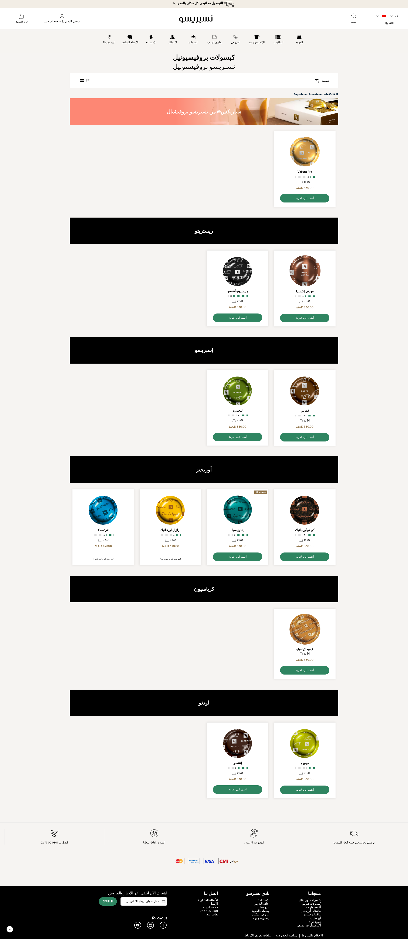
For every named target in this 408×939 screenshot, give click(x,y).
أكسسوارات (313, 907)
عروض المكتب (260, 914)
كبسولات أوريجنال (310, 900)
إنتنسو (238, 763)
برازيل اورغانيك (170, 530)
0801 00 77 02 (209, 910)
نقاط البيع (212, 914)
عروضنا (264, 907)
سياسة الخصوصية (286, 935)
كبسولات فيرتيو (311, 903)
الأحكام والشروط (312, 935)
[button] (394, 16)
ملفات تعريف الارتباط (257, 935)
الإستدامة (263, 900)
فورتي (305, 410)
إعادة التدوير (262, 903)
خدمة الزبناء (210, 907)
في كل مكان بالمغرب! (198, 3)
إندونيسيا (238, 530)
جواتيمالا (103, 529)
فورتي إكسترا (305, 291)
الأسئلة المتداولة (208, 900)
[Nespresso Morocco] (233, 20)
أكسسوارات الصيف (309, 925)
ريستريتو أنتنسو (237, 291)
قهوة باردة (315, 922)
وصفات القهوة (260, 910)
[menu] (204, 42)
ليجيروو (238, 410)
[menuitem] (299, 39)
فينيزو (305, 763)
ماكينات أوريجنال (310, 910)
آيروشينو (315, 918)
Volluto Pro (305, 171)
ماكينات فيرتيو (312, 914)
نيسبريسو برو (261, 918)
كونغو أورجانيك (304, 530)
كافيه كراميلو (304, 649)
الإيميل (214, 903)
